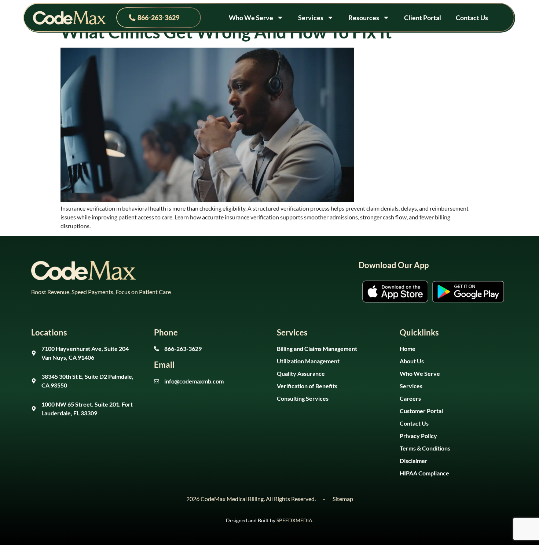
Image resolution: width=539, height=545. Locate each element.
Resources (363, 18)
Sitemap (343, 498)
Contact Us (472, 18)
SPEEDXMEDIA (294, 520)
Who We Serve (251, 18)
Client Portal (422, 18)
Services (310, 18)
